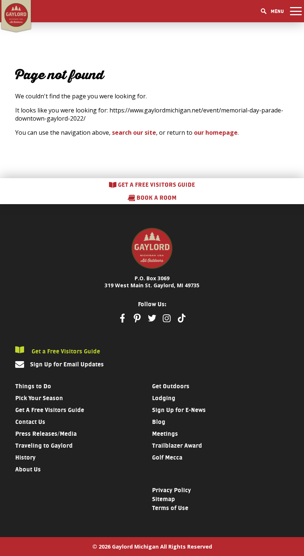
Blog (158, 421)
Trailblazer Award (177, 445)
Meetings (165, 433)
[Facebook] (122, 318)
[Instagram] (166, 318)
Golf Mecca (167, 457)
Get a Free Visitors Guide (65, 351)
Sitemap (163, 499)
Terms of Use (170, 507)
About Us (28, 469)
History (25, 457)
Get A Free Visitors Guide (49, 409)
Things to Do (33, 386)
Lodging (163, 398)
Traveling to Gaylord (44, 445)
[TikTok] (181, 318)
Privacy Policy (171, 490)
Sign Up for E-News (179, 409)
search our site (134, 132)
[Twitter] (152, 318)
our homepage (216, 132)
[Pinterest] (137, 318)
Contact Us (30, 421)
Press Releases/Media (46, 433)
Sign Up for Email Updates (67, 364)
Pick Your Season (39, 398)
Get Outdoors (170, 386)
